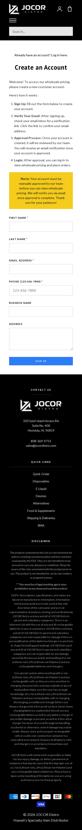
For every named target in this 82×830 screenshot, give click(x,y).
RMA (41, 525)
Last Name (18, 239)
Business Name (20, 302)
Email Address (21, 260)
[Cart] (70, 9)
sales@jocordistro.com (41, 445)
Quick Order (41, 474)
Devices (41, 496)
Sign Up (41, 361)
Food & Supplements (41, 511)
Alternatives (41, 503)
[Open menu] (12, 20)
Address (16, 323)
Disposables (41, 481)
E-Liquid (41, 489)
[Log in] (59, 9)
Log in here (59, 55)
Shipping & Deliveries (41, 518)
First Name (18, 217)
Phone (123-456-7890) (26, 281)
